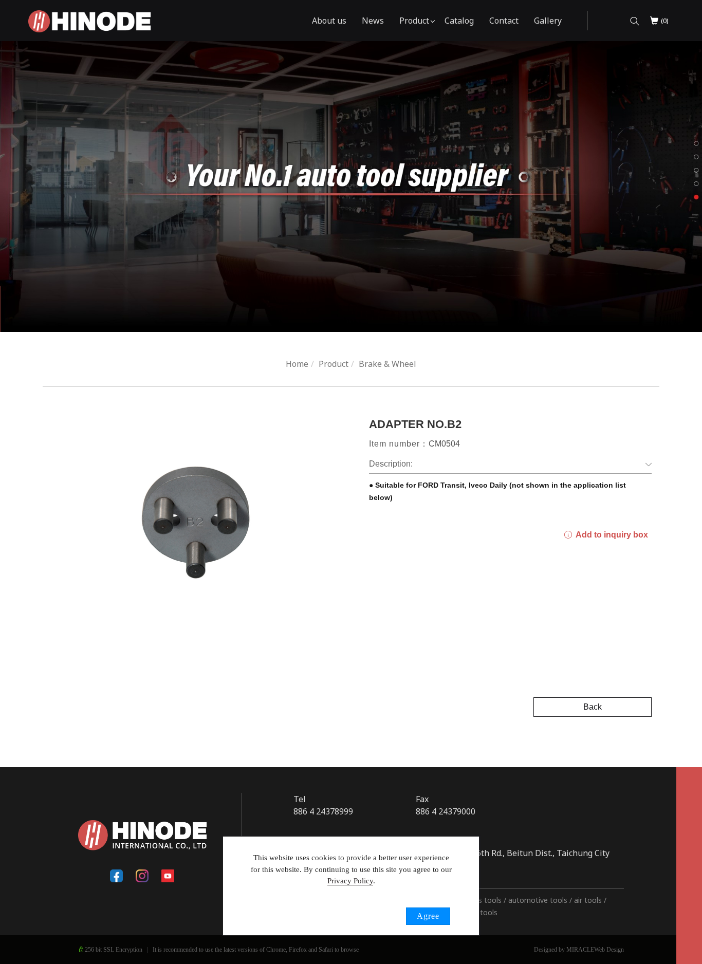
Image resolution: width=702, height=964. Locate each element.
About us (329, 20)
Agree (428, 916)
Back (592, 706)
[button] (634, 21)
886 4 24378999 (323, 811)
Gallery (548, 20)
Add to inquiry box (611, 534)
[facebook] (116, 876)
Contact (504, 20)
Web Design (609, 949)
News (373, 20)
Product (414, 20)
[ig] (142, 876)
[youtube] (168, 876)
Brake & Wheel (387, 363)
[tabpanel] (351, 186)
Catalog (459, 20)
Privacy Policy (350, 881)
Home (297, 363)
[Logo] (89, 20)
